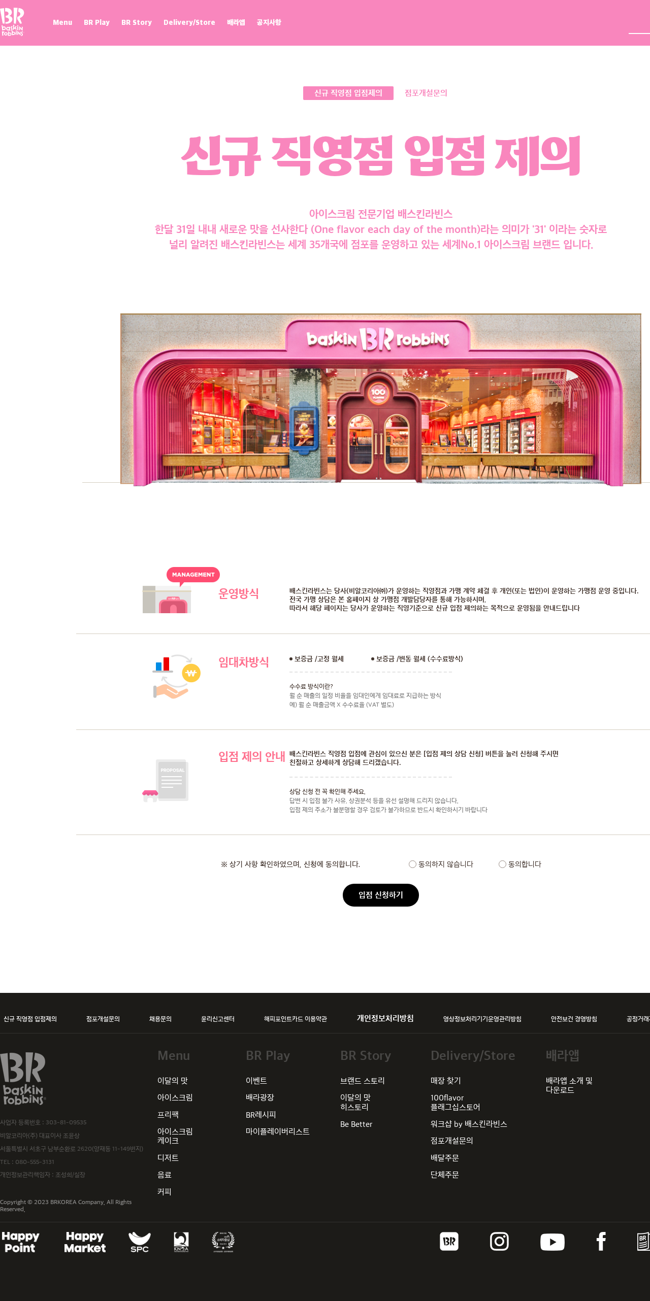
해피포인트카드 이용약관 (295, 1019)
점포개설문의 (103, 1019)
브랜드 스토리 (362, 1081)
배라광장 (260, 1098)
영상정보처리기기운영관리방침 (482, 1019)
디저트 (168, 1158)
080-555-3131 (34, 1162)
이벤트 (256, 1081)
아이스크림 (175, 1098)
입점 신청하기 (381, 895)
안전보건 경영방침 (574, 1019)
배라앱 (236, 22)
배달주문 (445, 1158)
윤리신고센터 (218, 1019)
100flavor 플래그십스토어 (455, 1102)
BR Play (97, 22)
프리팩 (168, 1115)
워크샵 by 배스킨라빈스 (469, 1124)
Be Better (356, 1124)
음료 (164, 1175)
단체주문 (445, 1175)
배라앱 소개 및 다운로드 (569, 1085)
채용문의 (160, 1019)
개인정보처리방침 (385, 1018)
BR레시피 (261, 1115)
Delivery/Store (189, 22)
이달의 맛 (172, 1081)
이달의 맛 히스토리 (355, 1102)
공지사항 (269, 22)
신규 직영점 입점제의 (30, 1019)
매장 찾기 (446, 1081)
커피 (164, 1192)
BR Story (136, 22)
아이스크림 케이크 (175, 1136)
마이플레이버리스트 (278, 1132)
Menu (62, 22)
